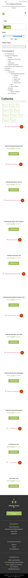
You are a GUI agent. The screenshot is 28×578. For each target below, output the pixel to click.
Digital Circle (17, 576)
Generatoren (11, 63)
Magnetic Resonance (13, 64)
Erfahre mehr (13, 153)
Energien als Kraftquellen (11, 55)
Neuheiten (10, 88)
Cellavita (16, 75)
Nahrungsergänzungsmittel (18, 73)
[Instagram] (15, 502)
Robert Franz (17, 79)
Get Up (15, 77)
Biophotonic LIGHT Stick (14, 59)
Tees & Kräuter (14, 86)
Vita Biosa (16, 81)
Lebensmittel (11, 72)
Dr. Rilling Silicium (9, 54)
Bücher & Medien (15, 91)
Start (2, 101)
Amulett (10, 57)
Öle (12, 84)
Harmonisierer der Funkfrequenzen (14, 66)
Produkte (7, 70)
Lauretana (7, 68)
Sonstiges (10, 90)
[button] (3, 14)
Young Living (17, 82)
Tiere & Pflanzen (12, 93)
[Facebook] (12, 502)
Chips (9, 61)
